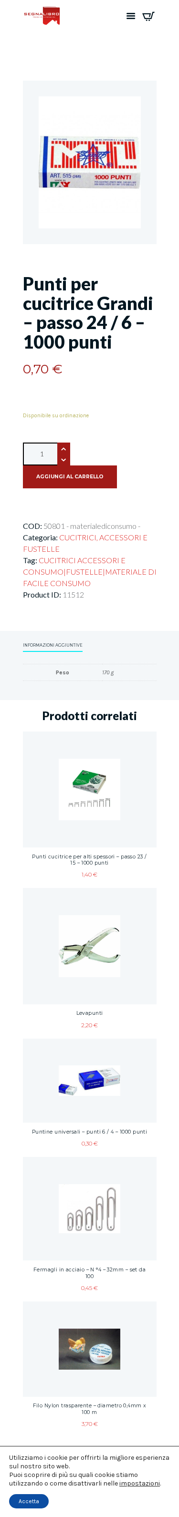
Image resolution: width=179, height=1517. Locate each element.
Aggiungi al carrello (70, 477)
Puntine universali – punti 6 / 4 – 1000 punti (89, 1132)
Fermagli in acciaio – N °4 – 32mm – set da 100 (89, 1273)
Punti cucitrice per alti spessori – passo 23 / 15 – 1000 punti (89, 860)
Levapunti (89, 1013)
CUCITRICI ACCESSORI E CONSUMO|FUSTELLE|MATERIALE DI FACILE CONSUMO (90, 572)
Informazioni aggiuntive (53, 645)
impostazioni (139, 1483)
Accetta (29, 1501)
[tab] (53, 646)
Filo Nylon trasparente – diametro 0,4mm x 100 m (90, 1409)
